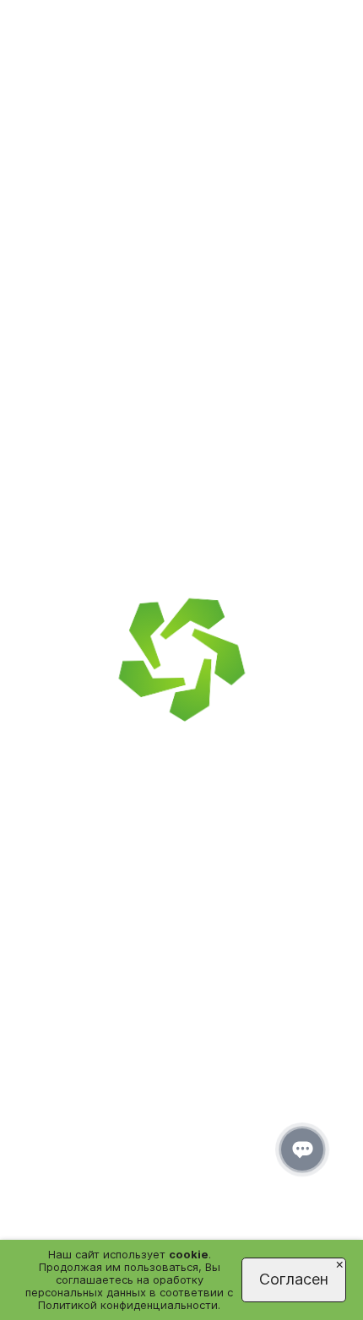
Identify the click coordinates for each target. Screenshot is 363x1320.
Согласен (293, 1279)
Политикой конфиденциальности (128, 1305)
